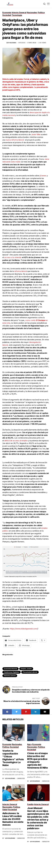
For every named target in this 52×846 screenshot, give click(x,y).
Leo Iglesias (11, 43)
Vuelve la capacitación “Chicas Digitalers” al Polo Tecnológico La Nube (13, 758)
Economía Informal (10, 669)
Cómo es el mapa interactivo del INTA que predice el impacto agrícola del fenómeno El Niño (37, 760)
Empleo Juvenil (26, 669)
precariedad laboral (30, 672)
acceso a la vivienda (12, 257)
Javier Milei (36, 134)
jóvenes (43, 175)
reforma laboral (20, 271)
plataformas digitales (11, 672)
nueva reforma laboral (15, 140)
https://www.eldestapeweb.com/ (23, 629)
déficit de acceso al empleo (16, 440)
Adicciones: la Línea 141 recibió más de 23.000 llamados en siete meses (12, 819)
